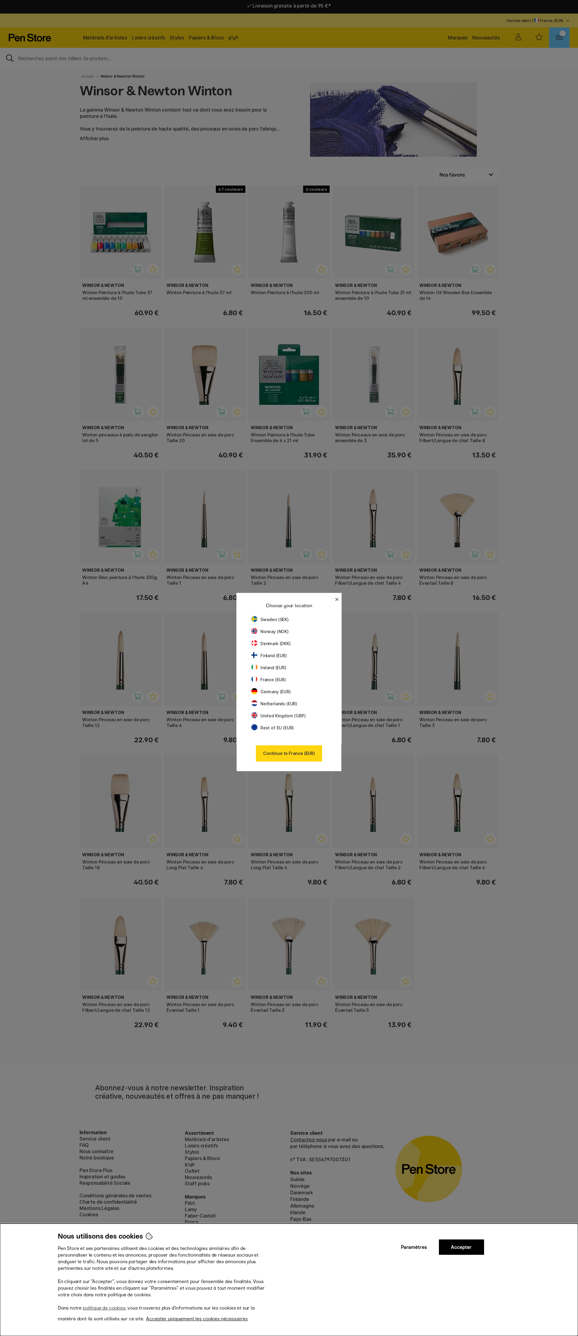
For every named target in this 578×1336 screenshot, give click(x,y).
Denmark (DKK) (275, 643)
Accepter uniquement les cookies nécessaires (197, 1319)
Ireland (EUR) (273, 667)
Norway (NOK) (274, 631)
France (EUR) (273, 679)
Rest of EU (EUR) (277, 727)
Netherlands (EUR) (278, 703)
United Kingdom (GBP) (283, 715)
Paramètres (414, 1247)
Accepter (461, 1247)
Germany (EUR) (275, 691)
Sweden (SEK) (274, 619)
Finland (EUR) (273, 655)
